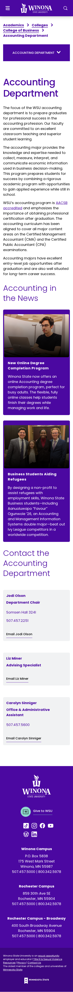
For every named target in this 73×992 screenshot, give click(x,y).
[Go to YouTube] (52, 825)
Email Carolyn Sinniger (23, 738)
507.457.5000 (23, 871)
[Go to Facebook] (44, 825)
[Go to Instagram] (36, 825)
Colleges (40, 25)
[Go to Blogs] (27, 834)
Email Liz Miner (17, 678)
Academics (13, 25)
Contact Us (34, 962)
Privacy (21, 962)
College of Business (21, 30)
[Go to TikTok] (27, 825)
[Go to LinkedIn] (36, 834)
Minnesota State (12, 969)
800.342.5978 (49, 871)
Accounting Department (33, 53)
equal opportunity (48, 955)
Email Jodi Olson (19, 634)
